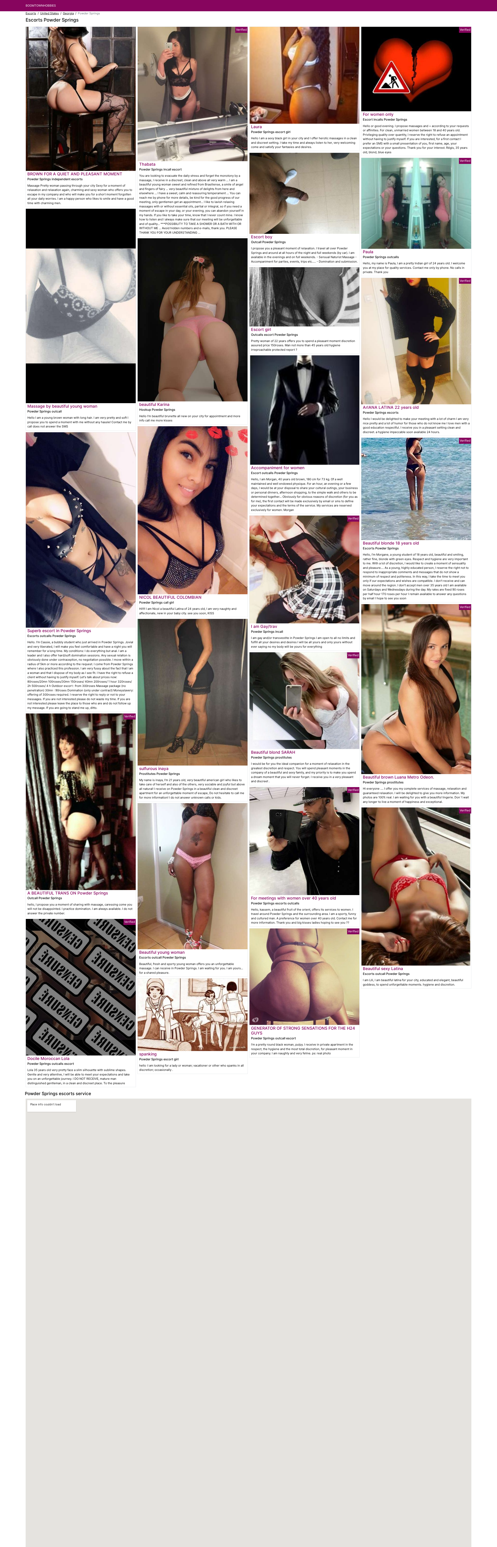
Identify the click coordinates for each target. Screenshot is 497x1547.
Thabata (147, 164)
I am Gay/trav (264, 626)
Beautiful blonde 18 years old (391, 543)
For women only (378, 114)
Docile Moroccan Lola (48, 1058)
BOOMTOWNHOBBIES (41, 5)
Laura (256, 126)
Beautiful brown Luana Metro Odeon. (398, 777)
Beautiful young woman (162, 952)
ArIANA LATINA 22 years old (391, 407)
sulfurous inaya (154, 768)
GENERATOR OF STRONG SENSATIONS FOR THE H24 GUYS (303, 1030)
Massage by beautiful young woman (62, 406)
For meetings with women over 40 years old (293, 898)
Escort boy (261, 236)
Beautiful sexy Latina (383, 968)
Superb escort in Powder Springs (59, 630)
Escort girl (261, 329)
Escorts (31, 13)
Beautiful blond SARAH (273, 752)
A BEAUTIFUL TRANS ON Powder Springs (67, 893)
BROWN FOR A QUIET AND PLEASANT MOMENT (74, 173)
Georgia (68, 13)
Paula (368, 251)
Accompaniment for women (277, 467)
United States (49, 13)
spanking (148, 1054)
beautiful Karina (154, 404)
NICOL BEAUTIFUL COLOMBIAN (170, 597)
